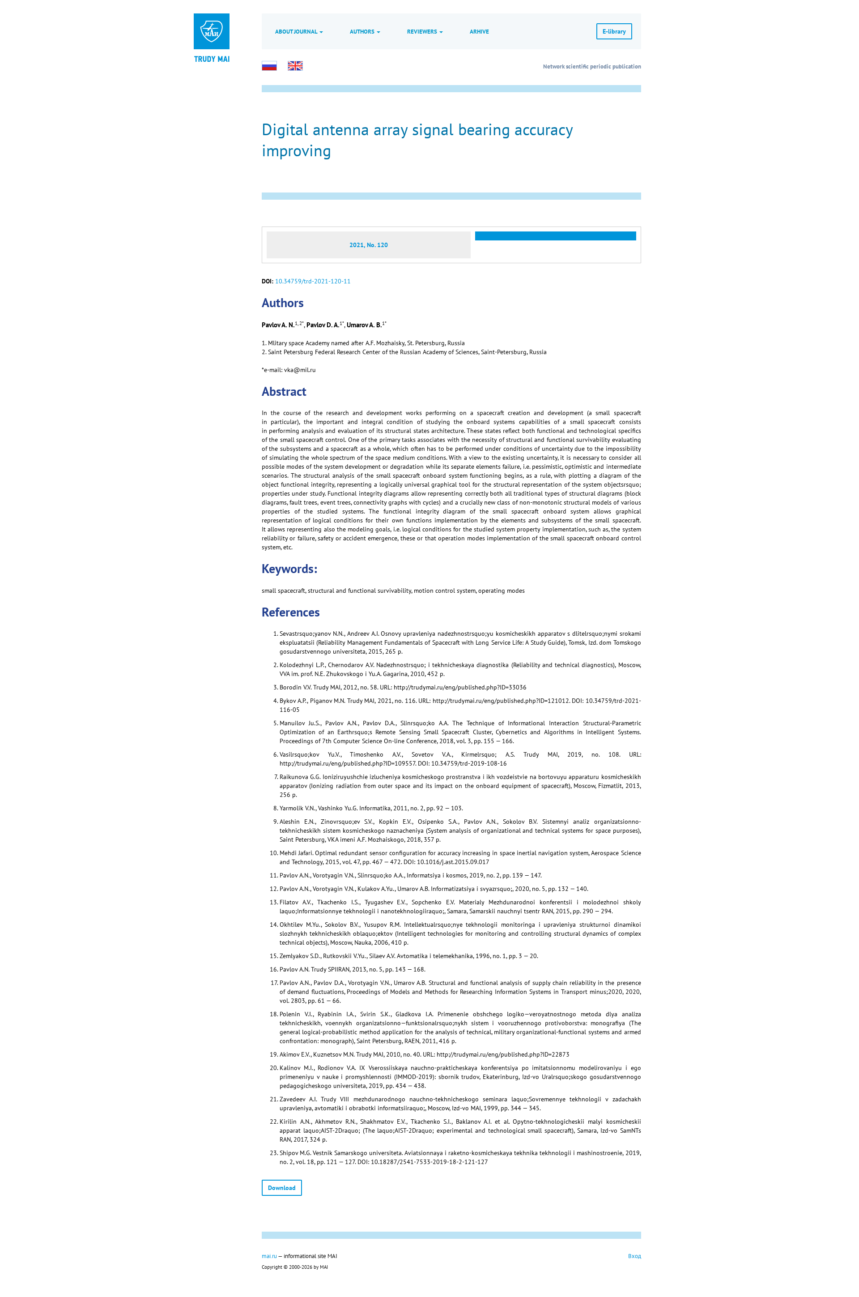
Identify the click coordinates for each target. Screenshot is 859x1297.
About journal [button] (297, 31)
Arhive (479, 31)
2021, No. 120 (368, 245)
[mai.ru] (212, 31)
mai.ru (269, 1255)
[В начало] (212, 58)
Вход (634, 1255)
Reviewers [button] (422, 31)
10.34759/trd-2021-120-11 (313, 281)
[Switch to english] (295, 66)
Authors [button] (363, 31)
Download (282, 1188)
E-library (614, 31)
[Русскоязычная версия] (269, 66)
